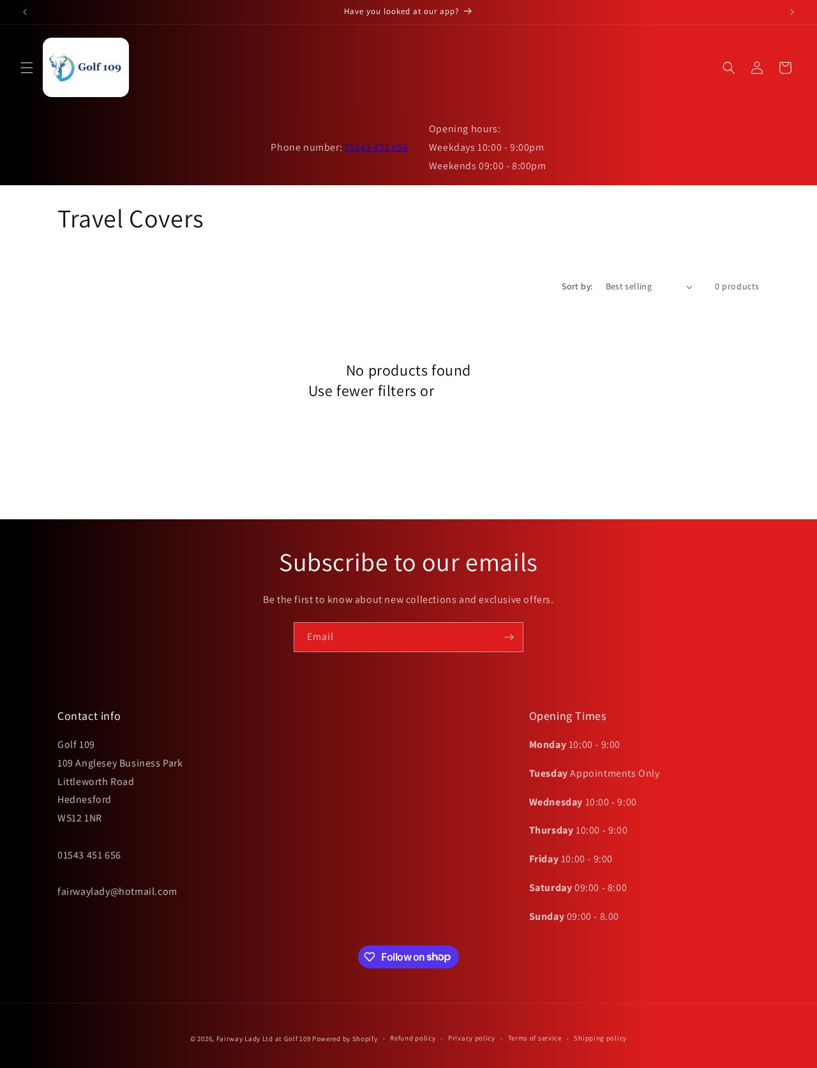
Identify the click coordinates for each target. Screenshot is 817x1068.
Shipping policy (600, 1038)
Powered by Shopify (345, 1038)
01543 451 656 (376, 147)
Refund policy (412, 1038)
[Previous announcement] (25, 12)
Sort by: (577, 286)
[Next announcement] (792, 12)
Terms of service (535, 1038)
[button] (27, 68)
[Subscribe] (509, 637)
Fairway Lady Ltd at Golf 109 (263, 1038)
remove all (473, 390)
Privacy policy (471, 1038)
